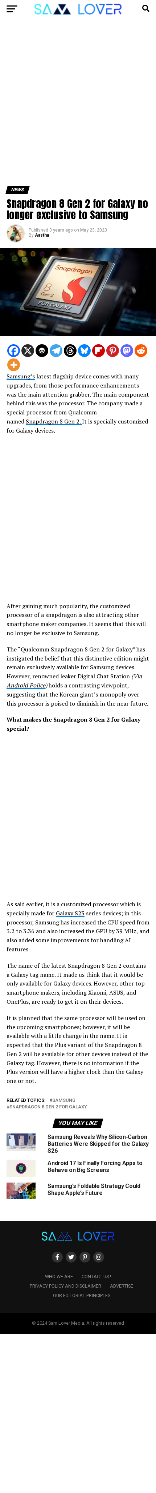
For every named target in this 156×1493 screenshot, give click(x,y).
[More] (13, 364)
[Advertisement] (78, 105)
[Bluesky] (84, 350)
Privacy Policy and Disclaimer (65, 1286)
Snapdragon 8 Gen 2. (54, 421)
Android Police (26, 685)
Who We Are (59, 1276)
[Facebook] (13, 350)
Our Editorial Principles (81, 1295)
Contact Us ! (96, 1276)
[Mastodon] (126, 350)
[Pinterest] (112, 350)
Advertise (121, 1286)
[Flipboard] (98, 350)
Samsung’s (21, 376)
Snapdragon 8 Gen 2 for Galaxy (48, 1107)
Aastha (42, 235)
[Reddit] (141, 350)
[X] (27, 350)
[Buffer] (42, 350)
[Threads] (70, 350)
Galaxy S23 (70, 913)
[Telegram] (56, 350)
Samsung (63, 1100)
